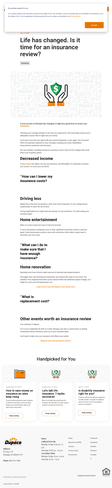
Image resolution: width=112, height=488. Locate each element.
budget (28, 164)
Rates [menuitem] (70, 438)
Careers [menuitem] (71, 446)
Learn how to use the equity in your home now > (56, 287)
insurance (24, 126)
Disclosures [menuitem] (72, 455)
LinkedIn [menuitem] (93, 446)
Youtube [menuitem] (93, 455)
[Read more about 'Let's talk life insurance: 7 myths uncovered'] (55, 374)
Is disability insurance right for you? (91, 392)
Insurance (25, 63)
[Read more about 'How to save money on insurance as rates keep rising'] (19, 374)
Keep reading (14, 416)
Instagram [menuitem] (94, 442)
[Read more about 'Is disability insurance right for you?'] (92, 374)
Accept (94, 25)
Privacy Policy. (75, 16)
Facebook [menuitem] (93, 438)
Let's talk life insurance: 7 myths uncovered (53, 393)
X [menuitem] (90, 459)
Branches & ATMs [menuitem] (74, 442)
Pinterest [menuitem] (93, 451)
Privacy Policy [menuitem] (73, 451)
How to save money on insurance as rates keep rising (19, 393)
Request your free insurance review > (56, 341)
